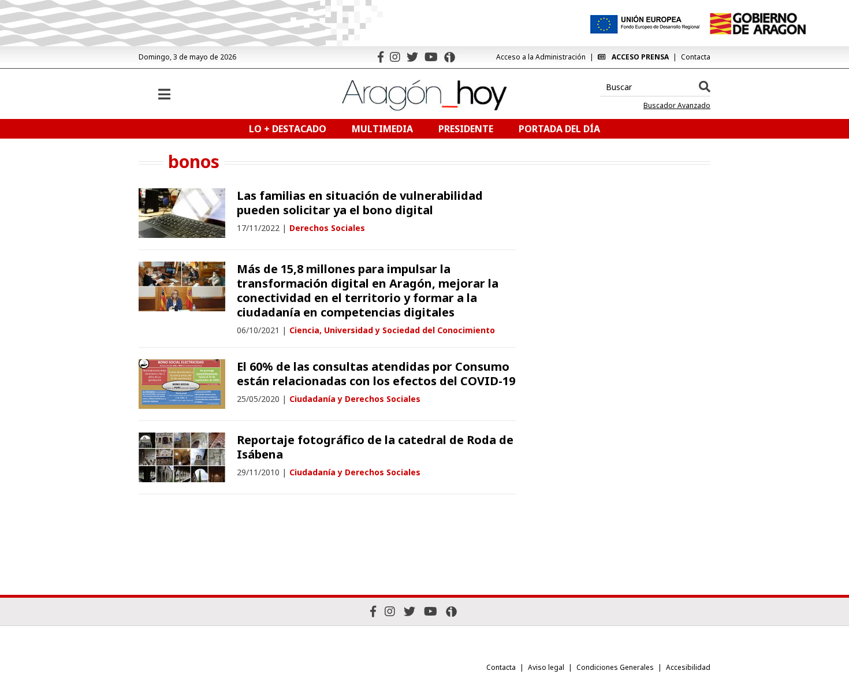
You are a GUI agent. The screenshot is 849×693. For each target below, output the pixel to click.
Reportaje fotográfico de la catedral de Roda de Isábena (375, 447)
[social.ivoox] (449, 57)
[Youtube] (431, 57)
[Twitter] (412, 57)
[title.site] (757, 23)
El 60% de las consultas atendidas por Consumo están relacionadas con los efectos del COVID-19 (376, 373)
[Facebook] (380, 57)
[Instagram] (395, 57)
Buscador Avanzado (676, 106)
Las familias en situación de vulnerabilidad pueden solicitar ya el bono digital (360, 202)
